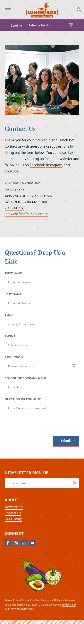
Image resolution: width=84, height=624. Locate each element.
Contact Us (13, 513)
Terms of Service (18, 609)
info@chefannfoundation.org (26, 214)
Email (9, 315)
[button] (8, 9)
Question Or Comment (23, 399)
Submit (66, 440)
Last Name (13, 294)
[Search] (79, 9)
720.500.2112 (14, 208)
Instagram (54, 164)
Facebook (37, 164)
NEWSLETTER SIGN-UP (26, 472)
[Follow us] (8, 543)
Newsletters (14, 507)
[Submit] (74, 483)
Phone (10, 336)
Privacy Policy (12, 600)
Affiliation (14, 357)
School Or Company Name (25, 378)
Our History (13, 519)
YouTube (12, 171)
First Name (13, 273)
